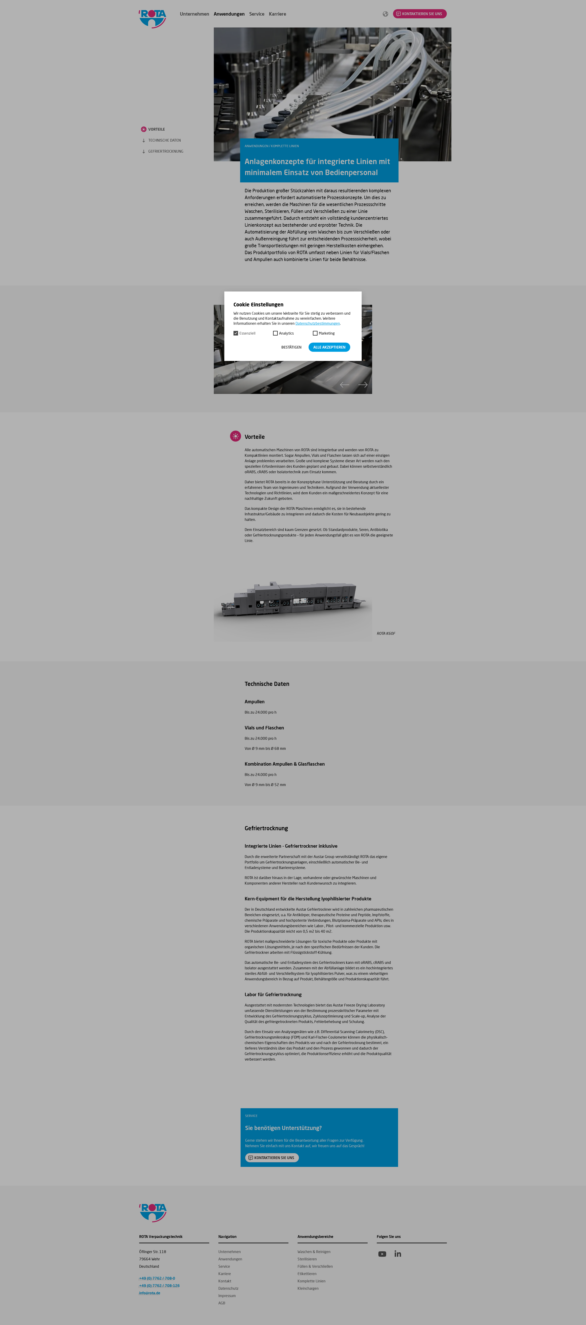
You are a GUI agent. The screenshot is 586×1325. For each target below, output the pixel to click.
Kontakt (224, 1281)
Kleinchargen (308, 1288)
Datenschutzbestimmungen (318, 323)
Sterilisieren (307, 1259)
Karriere (277, 13)
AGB (221, 1303)
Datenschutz (228, 1288)
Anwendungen (229, 13)
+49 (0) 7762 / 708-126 (159, 1285)
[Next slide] (363, 385)
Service (256, 13)
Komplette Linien (312, 1281)
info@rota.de (149, 1293)
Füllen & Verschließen (315, 1266)
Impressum (227, 1295)
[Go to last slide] (345, 385)
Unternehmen (194, 13)
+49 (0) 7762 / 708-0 (157, 1278)
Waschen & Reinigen (314, 1251)
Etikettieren (307, 1273)
